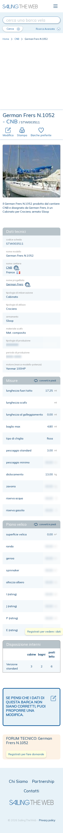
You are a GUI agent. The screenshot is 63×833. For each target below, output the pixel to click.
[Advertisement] (31, 76)
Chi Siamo (18, 781)
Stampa (22, 135)
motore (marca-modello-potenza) (24, 364)
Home (6, 38)
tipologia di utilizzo (16, 304)
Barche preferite (41, 135)
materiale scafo (14, 328)
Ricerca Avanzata (45, 28)
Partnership (43, 781)
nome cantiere (13, 263)
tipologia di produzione (18, 340)
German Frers (14, 284)
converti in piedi (47, 380)
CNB (17, 38)
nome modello (13, 251)
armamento (12, 316)
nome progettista (15, 280)
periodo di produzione (18, 352)
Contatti (31, 790)
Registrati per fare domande (26, 754)
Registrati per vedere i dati (44, 631)
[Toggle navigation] (55, 6)
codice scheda (14, 239)
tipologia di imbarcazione (19, 292)
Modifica (8, 135)
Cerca (11, 28)
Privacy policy (47, 820)
